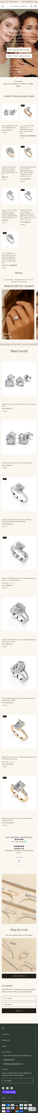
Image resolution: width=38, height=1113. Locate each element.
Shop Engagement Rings (19, 50)
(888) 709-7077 (9, 1060)
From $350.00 (7, 524)
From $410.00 (7, 408)
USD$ (3, 1098)
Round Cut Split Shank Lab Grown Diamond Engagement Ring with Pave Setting (19, 640)
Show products (19, 976)
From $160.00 (7, 130)
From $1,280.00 (8, 823)
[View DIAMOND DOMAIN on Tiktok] (7, 1088)
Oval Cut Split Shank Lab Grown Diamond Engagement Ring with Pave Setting (18, 699)
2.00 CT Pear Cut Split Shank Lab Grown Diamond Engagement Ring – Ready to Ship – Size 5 (26, 129)
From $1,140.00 (7, 764)
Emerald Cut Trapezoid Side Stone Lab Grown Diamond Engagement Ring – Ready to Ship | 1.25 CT (9, 170)
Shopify (26, 1101)
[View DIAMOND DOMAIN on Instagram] (3, 1088)
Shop (3, 1028)
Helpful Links (5, 1040)
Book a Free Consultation (19, 56)
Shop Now (8, 337)
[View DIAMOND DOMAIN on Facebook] (11, 1088)
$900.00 (5, 177)
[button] (31, 6)
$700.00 (5, 220)
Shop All (19, 272)
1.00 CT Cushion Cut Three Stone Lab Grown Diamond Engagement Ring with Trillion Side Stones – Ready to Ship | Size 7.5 (9, 258)
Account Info (5, 1034)
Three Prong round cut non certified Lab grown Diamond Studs (19, 405)
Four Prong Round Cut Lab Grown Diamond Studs (10, 126)
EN (9, 1098)
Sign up (19, 1010)
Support (4, 1046)
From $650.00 (25, 179)
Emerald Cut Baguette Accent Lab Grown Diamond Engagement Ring (17, 819)
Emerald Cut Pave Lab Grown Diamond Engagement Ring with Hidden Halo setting (19, 758)
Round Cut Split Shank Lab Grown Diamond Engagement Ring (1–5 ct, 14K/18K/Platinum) (19, 579)
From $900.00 (25, 222)
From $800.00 (7, 585)
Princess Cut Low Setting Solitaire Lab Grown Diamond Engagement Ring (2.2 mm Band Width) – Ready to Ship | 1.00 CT (9, 214)
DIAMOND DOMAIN (19, 6)
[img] (19, 839)
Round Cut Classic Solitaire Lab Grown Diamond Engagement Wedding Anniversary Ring (16, 520)
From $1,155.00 (7, 702)
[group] (19, 1)
